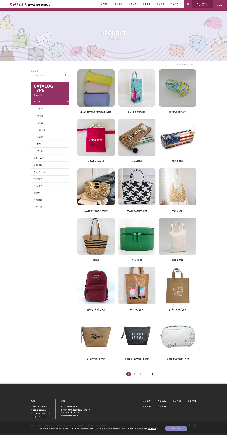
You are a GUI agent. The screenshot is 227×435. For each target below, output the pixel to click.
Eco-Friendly (41, 172)
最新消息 (119, 4)
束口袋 (40, 137)
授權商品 (38, 179)
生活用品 (38, 186)
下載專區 (161, 4)
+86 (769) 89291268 (70, 406)
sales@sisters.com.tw (40, 417)
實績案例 (147, 4)
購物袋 (40, 115)
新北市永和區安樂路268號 (40, 413)
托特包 (40, 122)
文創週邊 (38, 165)
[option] (113, 34)
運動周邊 (38, 199)
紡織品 (37, 192)
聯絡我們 (174, 4)
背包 (39, 144)
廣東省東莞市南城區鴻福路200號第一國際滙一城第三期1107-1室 (75, 411)
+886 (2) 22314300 (39, 406)
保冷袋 (40, 151)
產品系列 (133, 4)
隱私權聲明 (152, 428)
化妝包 (40, 108)
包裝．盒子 (39, 158)
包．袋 (193, 65)
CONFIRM (176, 428)
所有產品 (38, 206)
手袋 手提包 (42, 130)
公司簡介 (105, 4)
